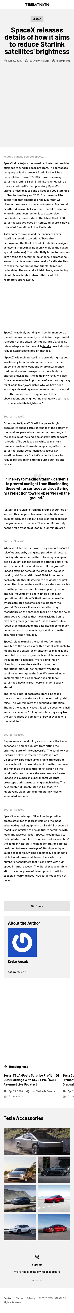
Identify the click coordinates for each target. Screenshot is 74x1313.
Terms (19, 1298)
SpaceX (37, 18)
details (46, 346)
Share (39, 906)
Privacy (31, 1298)
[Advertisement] (37, 108)
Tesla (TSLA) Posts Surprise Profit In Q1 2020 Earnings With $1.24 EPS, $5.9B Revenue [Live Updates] (31, 1079)
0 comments (63, 60)
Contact (8, 1298)
